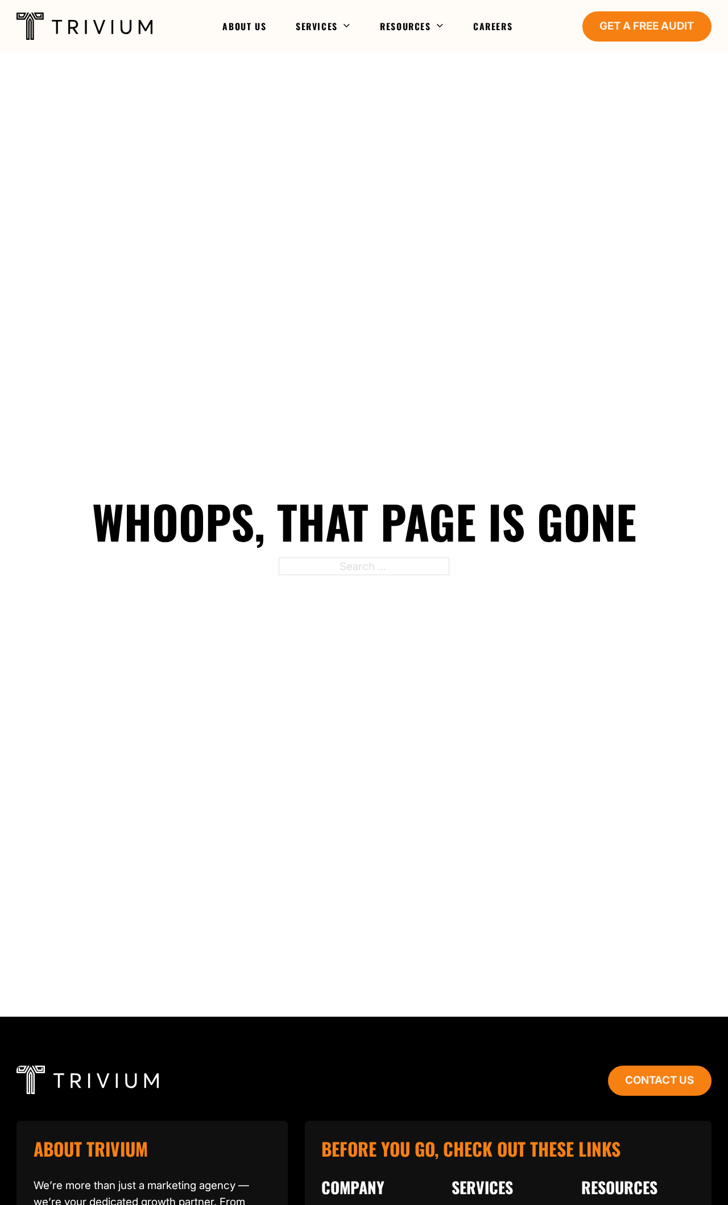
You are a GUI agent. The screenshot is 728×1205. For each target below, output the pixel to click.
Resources (405, 26)
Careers (492, 26)
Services (317, 26)
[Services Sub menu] (347, 26)
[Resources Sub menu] (440, 26)
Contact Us (659, 1080)
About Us (244, 26)
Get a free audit (646, 25)
